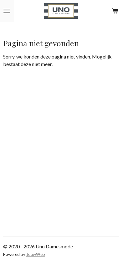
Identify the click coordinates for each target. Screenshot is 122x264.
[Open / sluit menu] (7, 11)
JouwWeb (35, 254)
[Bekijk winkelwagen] (115, 11)
